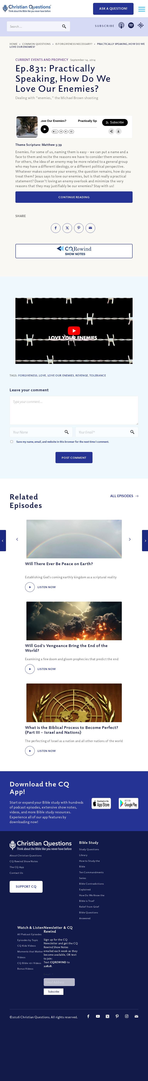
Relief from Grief (89, 906)
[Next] (129, 535)
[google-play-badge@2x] (128, 803)
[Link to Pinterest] (117, 1016)
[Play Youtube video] (74, 331)
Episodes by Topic (27, 940)
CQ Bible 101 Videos (29, 963)
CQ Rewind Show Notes (24, 861)
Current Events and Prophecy (41, 60)
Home (14, 43)
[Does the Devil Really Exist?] (145, 540)
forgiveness (28, 375)
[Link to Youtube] (98, 1016)
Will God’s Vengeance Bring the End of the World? (66, 648)
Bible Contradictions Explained (91, 886)
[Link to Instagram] (127, 1016)
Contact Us (16, 872)
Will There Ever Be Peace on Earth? (59, 563)
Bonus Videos (25, 968)
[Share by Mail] (90, 228)
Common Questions (36, 43)
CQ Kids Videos (26, 945)
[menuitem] (140, 8)
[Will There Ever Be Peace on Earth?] (74, 539)
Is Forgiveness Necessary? (73, 43)
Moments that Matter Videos (30, 954)
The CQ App (17, 867)
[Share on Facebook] (56, 228)
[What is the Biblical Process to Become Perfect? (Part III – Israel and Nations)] (74, 703)
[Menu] (140, 8)
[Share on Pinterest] (79, 228)
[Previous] (16, 535)
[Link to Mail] (136, 1016)
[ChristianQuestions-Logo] (27, 13)
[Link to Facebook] (88, 1016)
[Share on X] (67, 228)
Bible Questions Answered (88, 915)
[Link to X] (107, 1016)
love (42, 375)
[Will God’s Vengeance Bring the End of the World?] (74, 621)
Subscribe (53, 991)
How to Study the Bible (89, 863)
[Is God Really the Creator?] (3, 540)
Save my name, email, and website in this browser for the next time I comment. (62, 441)
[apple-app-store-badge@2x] (101, 803)
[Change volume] (71, 131)
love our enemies (61, 375)
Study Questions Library (89, 852)
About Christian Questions (26, 855)
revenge (82, 375)
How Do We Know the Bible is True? (91, 898)
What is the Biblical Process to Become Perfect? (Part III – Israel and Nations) (71, 730)
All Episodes (122, 496)
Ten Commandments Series (91, 875)
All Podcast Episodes (29, 934)
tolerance (97, 375)
